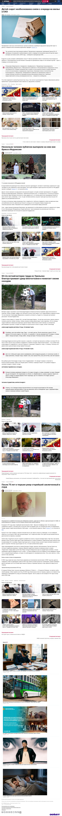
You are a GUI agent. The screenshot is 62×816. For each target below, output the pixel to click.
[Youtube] (13, 812)
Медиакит (4, 809)
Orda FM (40, 1)
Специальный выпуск (22, 3)
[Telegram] (11, 812)
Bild (27, 189)
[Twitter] (4, 812)
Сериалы (27, 1)
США (3, 580)
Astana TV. (34, 47)
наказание (4, 213)
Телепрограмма (33, 1)
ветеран (8, 419)
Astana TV (14, 189)
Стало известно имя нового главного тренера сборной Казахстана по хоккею (41, 141)
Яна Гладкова (7, 14)
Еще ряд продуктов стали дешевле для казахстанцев (14, 267)
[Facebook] (2, 812)
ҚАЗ (55, 1)
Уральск (4, 419)
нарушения (4, 84)
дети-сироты (19, 84)
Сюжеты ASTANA (9, 6)
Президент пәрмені (31, 3)
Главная (3, 6)
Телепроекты (21, 1)
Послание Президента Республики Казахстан (11, 807)
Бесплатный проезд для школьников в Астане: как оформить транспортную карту (21, 702)
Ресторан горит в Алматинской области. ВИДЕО (13, 634)
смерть (11, 580)
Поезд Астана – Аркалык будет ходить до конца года (47, 271)
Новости (15, 1)
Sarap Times (9, 3)
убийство (16, 580)
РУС (59, 1)
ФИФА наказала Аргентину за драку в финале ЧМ (48, 638)
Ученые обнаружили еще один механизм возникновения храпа (17, 795)
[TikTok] (16, 812)
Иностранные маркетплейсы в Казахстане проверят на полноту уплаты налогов (21, 670)
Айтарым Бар (15, 3)
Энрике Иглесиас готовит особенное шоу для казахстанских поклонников (20, 764)
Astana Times (3, 3)
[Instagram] (7, 812)
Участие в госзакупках (6, 808)
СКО (9, 84)
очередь (13, 84)
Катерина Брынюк (8, 152)
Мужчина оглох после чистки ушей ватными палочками (15, 137)
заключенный (22, 580)
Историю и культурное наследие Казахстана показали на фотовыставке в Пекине (21, 733)
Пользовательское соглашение (8, 806)
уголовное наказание (12, 213)
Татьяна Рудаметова (9, 284)
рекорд (7, 580)
